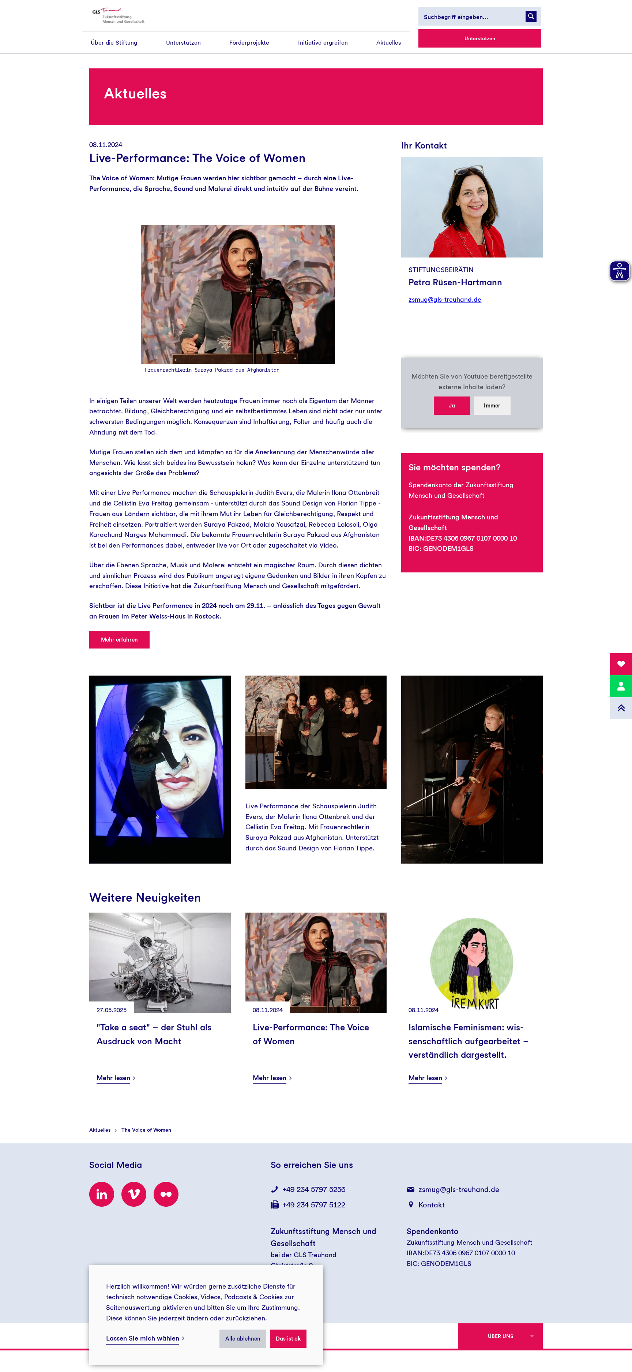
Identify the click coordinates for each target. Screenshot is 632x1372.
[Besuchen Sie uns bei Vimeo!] (133, 1194)
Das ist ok (288, 1338)
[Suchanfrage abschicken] (531, 16)
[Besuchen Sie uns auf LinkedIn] (101, 1194)
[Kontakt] (621, 686)
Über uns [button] (500, 1336)
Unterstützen (479, 38)
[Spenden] (621, 664)
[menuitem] (114, 42)
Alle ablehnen (242, 1338)
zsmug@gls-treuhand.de (445, 299)
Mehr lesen (113, 1078)
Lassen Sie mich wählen (142, 1338)
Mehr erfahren (119, 639)
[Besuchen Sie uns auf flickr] (166, 1194)
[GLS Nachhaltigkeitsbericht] (124, 15)
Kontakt (431, 1204)
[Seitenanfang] (621, 708)
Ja (452, 405)
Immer (492, 405)
